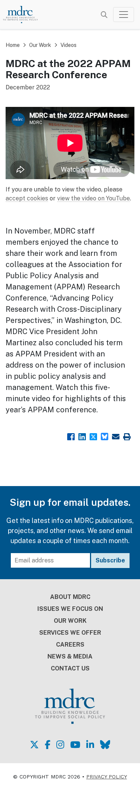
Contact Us (70, 668)
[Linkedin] (82, 436)
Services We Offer (70, 632)
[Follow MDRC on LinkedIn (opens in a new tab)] (90, 744)
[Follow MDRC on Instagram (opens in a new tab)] (60, 744)
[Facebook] (71, 436)
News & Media (70, 656)
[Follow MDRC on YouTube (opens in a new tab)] (75, 744)
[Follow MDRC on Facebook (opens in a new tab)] (47, 744)
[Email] (115, 436)
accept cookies (27, 198)
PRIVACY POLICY (106, 777)
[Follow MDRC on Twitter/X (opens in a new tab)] (34, 744)
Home (13, 45)
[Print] (127, 436)
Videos (68, 45)
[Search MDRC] (104, 14)
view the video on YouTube (93, 198)
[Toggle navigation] (123, 14)
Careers (70, 644)
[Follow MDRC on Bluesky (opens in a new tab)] (105, 744)
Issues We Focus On (70, 608)
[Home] (24, 14)
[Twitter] (93, 436)
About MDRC (70, 596)
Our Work (40, 45)
